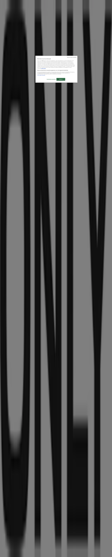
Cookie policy (43, 68)
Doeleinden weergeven (51, 79)
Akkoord (60, 79)
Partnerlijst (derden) (41, 75)
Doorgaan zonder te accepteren (72, 57)
